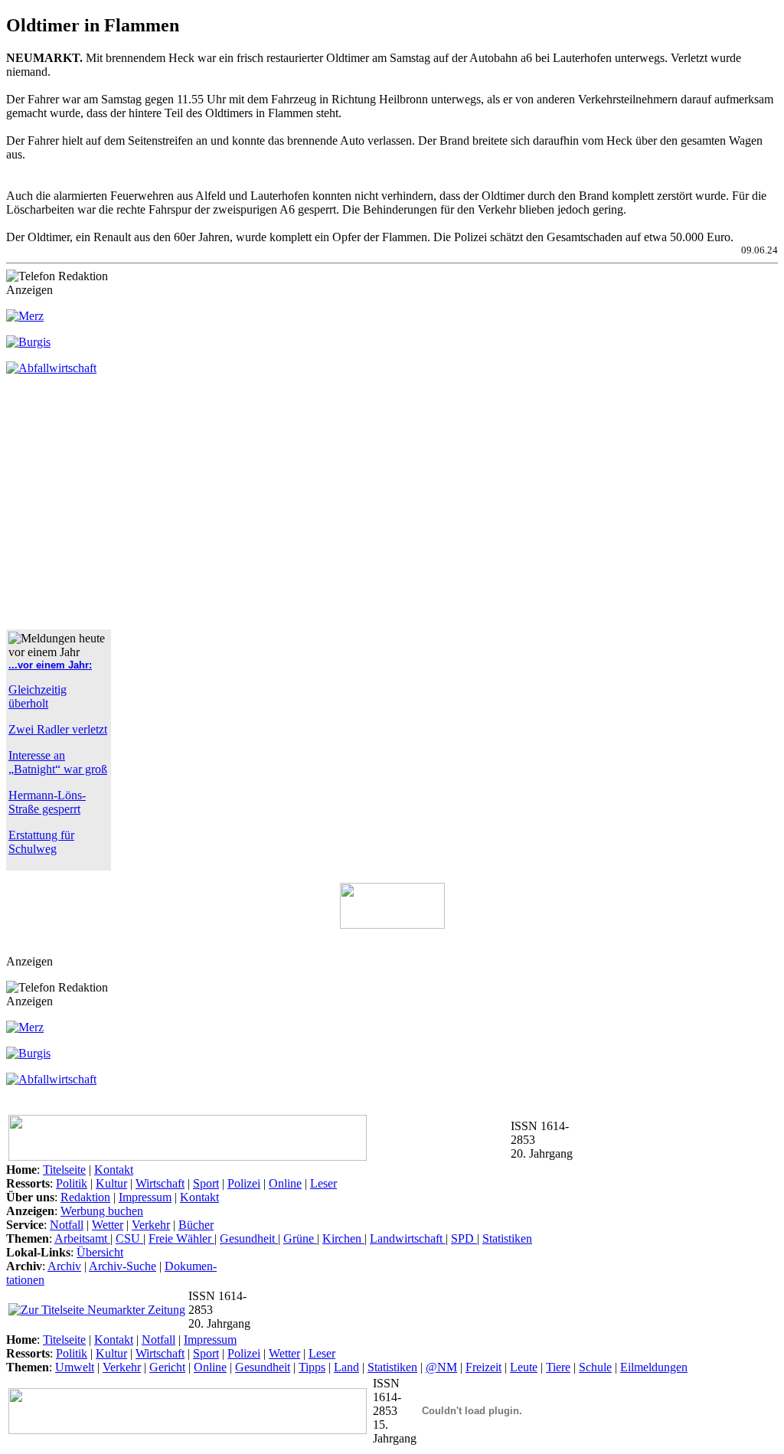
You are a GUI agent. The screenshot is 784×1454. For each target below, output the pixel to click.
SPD (464, 1238)
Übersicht (100, 1252)
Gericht (167, 1367)
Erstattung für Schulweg (41, 841)
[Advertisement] (134, 508)
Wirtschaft (160, 1183)
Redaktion (85, 1197)
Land (346, 1367)
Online (285, 1183)
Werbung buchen (101, 1210)
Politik (71, 1183)
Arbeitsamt (82, 1238)
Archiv (64, 1266)
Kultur (111, 1183)
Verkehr (151, 1224)
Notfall (66, 1224)
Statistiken (507, 1238)
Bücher (196, 1224)
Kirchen (343, 1238)
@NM (441, 1367)
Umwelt (74, 1367)
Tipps (312, 1367)
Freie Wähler (181, 1238)
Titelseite (64, 1169)
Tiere (558, 1367)
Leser (323, 1183)
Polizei (243, 1183)
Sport (206, 1183)
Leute (523, 1367)
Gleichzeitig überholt (37, 696)
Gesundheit (249, 1238)
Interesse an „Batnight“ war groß (57, 762)
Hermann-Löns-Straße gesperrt (47, 802)
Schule (595, 1367)
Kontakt (113, 1169)
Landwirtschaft (408, 1238)
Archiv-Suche (122, 1266)
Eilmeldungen (654, 1367)
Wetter (107, 1224)
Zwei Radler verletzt (57, 729)
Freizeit (483, 1367)
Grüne (300, 1238)
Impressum (145, 1197)
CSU (129, 1238)
